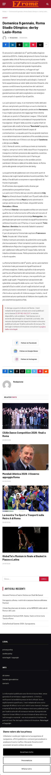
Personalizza (27, 760)
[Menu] (4, 4)
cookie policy (7, 653)
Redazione (14, 38)
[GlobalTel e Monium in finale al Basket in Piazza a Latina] (25, 540)
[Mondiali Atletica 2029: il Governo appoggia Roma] (25, 457)
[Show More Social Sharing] (46, 44)
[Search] (47, 4)
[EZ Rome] (26, 4)
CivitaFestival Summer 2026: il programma (19, 624)
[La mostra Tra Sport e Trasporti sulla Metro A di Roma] (25, 498)
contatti (5, 683)
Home (4, 11)
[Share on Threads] (19, 44)
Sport (5, 18)
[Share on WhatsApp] (26, 44)
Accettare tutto (26, 752)
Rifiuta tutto (27, 769)
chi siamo (6, 675)
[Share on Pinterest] (33, 44)
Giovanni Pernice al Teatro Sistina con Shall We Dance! (23, 595)
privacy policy (7, 650)
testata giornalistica (10, 679)
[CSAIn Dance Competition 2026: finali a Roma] (25, 416)
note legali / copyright (10, 657)
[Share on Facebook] (5, 44)
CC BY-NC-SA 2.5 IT (23, 313)
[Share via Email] (40, 44)
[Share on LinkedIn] (12, 44)
